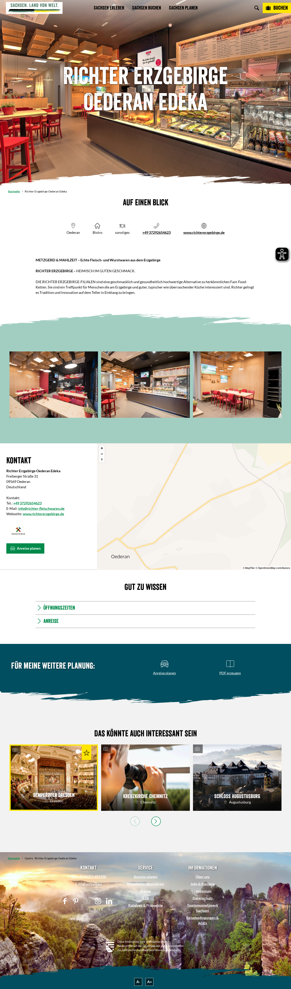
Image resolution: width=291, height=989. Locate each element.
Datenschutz (203, 898)
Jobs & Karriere (202, 884)
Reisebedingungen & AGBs (202, 920)
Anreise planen (145, 877)
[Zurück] (135, 821)
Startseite (14, 191)
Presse (145, 891)
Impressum (202, 891)
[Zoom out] (102, 454)
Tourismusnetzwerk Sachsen (202, 908)
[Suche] (257, 8)
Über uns (203, 877)
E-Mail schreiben (88, 884)
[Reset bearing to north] (102, 460)
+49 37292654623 (156, 232)
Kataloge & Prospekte (145, 905)
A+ (149, 981)
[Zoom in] (102, 448)
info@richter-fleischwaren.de (41, 508)
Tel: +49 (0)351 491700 (88, 877)
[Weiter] (156, 821)
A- (138, 981)
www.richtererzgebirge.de (204, 232)
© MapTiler (249, 568)
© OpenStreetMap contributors (273, 568)
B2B (145, 898)
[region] (194, 506)
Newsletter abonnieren (145, 884)
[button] (25, 548)
